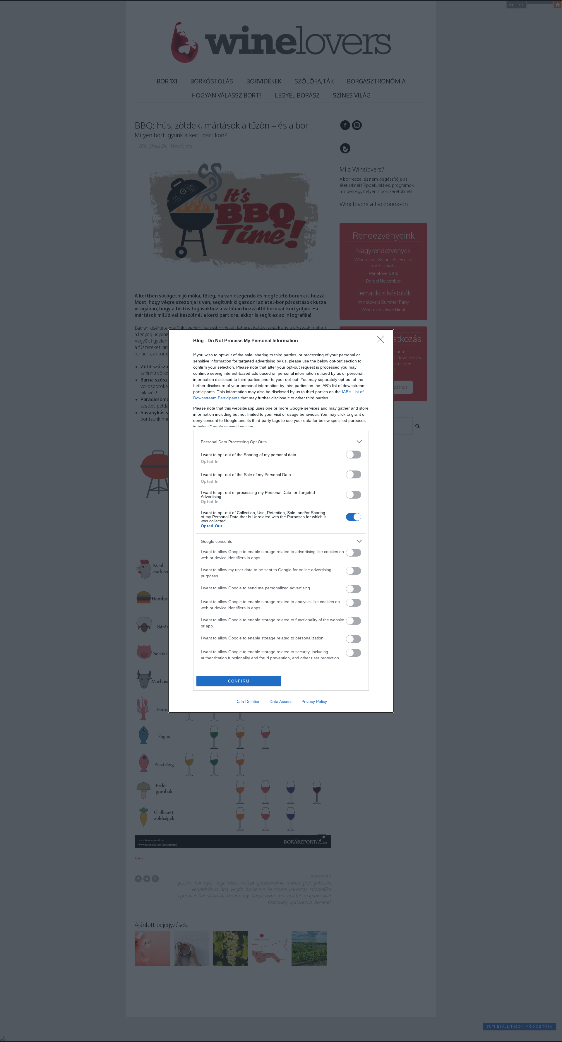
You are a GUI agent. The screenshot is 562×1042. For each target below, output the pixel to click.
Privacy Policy (314, 701)
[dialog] (281, 521)
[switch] (353, 454)
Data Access (281, 701)
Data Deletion (248, 701)
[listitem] (281, 442)
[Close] (382, 341)
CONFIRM (239, 681)
